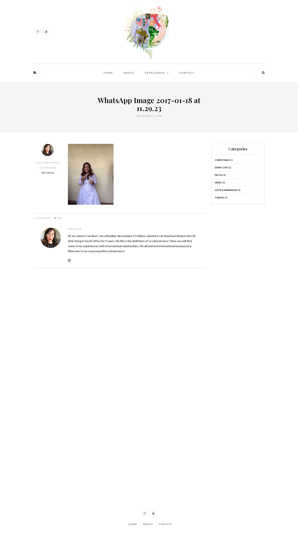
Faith (218, 174)
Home (108, 72)
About (128, 72)
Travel (219, 197)
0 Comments (42, 218)
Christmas (222, 159)
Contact (186, 72)
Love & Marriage (226, 190)
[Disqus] (119, 326)
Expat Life (221, 167)
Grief (218, 182)
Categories (155, 72)
